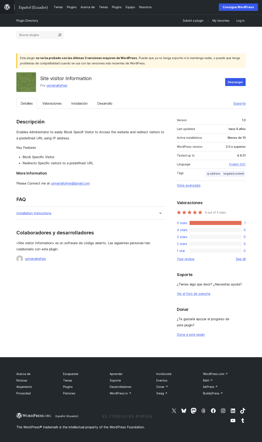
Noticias (21, 380)
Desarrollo (104, 103)
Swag (161, 393)
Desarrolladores (120, 386)
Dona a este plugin (191, 334)
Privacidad (23, 393)
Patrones (69, 393)
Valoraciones (52, 103)
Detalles (27, 103)
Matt (208, 380)
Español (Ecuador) (66, 416)
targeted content (234, 173)
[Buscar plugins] (60, 35)
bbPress (210, 386)
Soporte (239, 103)
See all (241, 259)
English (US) (237, 164)
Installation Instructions (33, 213)
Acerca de (23, 374)
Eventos (161, 380)
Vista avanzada (188, 185)
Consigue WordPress (238, 7)
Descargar (235, 82)
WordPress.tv (120, 393)
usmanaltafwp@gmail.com (70, 183)
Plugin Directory (27, 20)
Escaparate (70, 374)
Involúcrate (164, 374)
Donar (162, 386)
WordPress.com (215, 374)
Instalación (79, 103)
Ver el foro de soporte (193, 294)
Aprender (116, 374)
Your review (185, 259)
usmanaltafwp (56, 85)
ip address (213, 173)
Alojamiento (24, 386)
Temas (67, 380)
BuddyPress (213, 393)
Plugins (68, 386)
